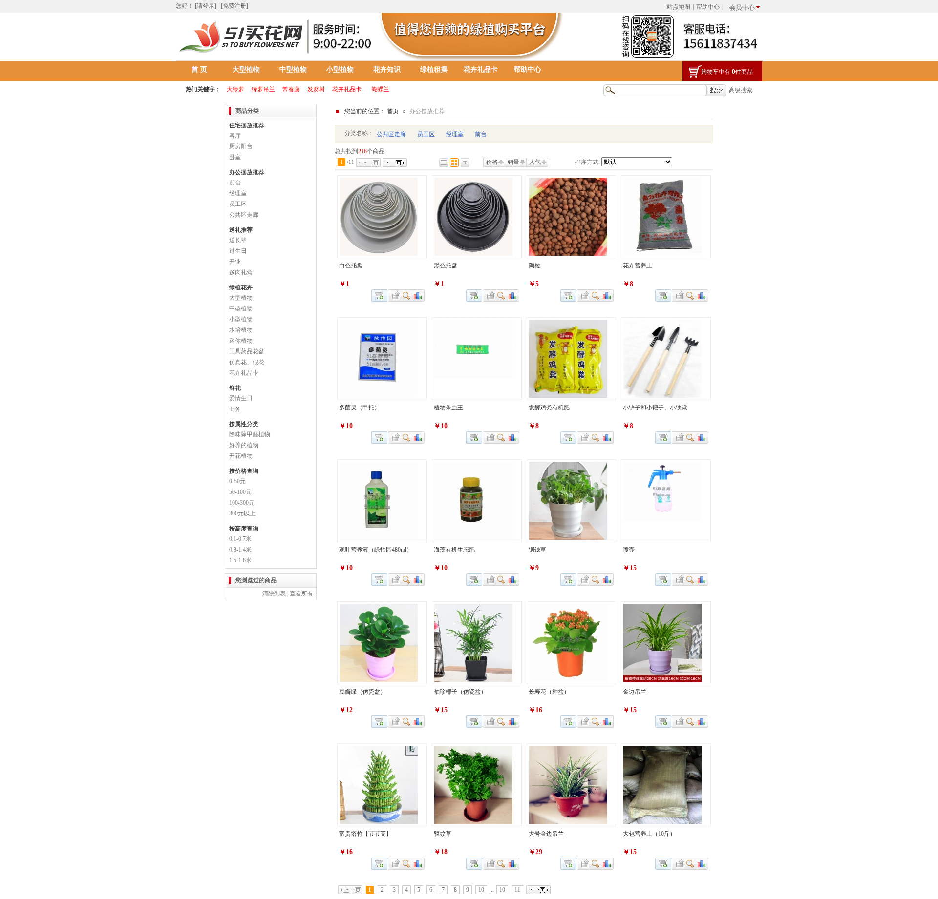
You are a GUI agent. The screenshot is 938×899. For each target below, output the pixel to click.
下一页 (395, 162)
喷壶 (629, 549)
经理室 (455, 134)
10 (481, 889)
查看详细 (406, 295)
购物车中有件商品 (727, 71)
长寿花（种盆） (549, 691)
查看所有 (301, 593)
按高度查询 (243, 528)
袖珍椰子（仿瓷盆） (460, 691)
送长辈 (238, 240)
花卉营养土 (637, 265)
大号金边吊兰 (546, 833)
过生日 (238, 250)
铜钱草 (537, 549)
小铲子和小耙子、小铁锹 (655, 407)
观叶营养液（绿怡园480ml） (375, 549)
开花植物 (241, 455)
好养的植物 (243, 445)
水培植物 (241, 330)
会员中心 (742, 7)
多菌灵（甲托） (359, 407)
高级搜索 (740, 90)
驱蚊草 (442, 833)
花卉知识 (387, 69)
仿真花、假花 (246, 362)
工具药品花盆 (246, 351)
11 (517, 889)
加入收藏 (395, 295)
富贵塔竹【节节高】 (365, 833)
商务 (235, 409)
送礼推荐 (241, 229)
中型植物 (293, 69)
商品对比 (418, 295)
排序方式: (587, 162)
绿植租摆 (434, 69)
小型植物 (340, 69)
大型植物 (246, 69)
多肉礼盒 (241, 272)
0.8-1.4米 (240, 549)
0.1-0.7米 (240, 538)
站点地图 (678, 6)
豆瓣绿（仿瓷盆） (362, 691)
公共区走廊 (391, 134)
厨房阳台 (241, 146)
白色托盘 (350, 265)
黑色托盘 (445, 265)
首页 (393, 111)
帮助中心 (708, 6)
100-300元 (242, 502)
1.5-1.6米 (240, 560)
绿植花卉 (241, 287)
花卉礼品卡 (481, 69)
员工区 (426, 134)
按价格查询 (243, 471)
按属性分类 (243, 424)
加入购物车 (663, 295)
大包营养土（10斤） (649, 833)
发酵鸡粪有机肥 (549, 407)
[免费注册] (234, 5)
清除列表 (274, 593)
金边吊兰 (634, 691)
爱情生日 (241, 398)
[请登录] (205, 5)
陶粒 (534, 265)
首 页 (199, 69)
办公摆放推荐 (246, 172)
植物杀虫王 (448, 407)
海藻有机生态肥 (454, 549)
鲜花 (235, 388)
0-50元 (237, 481)
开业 (235, 261)
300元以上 (242, 513)
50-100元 (240, 492)
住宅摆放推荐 (246, 125)
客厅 (235, 135)
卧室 (235, 157)
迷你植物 (241, 340)
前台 (481, 134)
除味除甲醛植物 (249, 434)
